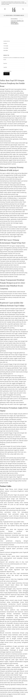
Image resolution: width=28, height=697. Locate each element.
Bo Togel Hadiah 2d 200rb (16, 120)
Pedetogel (13, 650)
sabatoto (17, 436)
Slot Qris (14, 263)
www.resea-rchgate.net (17, 491)
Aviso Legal (5, 45)
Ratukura (21, 690)
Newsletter (5, 50)
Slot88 (16, 175)
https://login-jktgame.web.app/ (9, 592)
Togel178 (24, 467)
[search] (23, 9)
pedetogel (24, 133)
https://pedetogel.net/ (12, 537)
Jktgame (25, 600)
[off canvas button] (5, 9)
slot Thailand (10, 217)
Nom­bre (5, 63)
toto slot (3, 322)
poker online (7, 583)
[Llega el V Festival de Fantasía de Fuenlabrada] (6, 21)
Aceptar (7, 4)
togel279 (16, 450)
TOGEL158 (3, 232)
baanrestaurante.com (22, 567)
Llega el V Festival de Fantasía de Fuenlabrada (17, 22)
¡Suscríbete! (5, 48)
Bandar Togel (18, 368)
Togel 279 (16, 495)
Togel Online (10, 104)
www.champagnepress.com (8, 543)
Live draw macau (17, 293)
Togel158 (12, 461)
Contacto (5, 43)
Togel (17, 415)
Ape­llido (5, 67)
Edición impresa (14, 18)
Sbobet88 (10, 623)
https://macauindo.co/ (6, 533)
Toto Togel (7, 400)
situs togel (16, 573)
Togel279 (22, 656)
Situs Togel (3, 379)
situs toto (22, 156)
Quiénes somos (6, 41)
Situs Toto (6, 425)
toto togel (14, 333)
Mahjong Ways (4, 213)
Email (4, 59)
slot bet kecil (20, 272)
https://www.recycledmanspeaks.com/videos (13, 564)
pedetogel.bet (8, 558)
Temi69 (16, 502)
